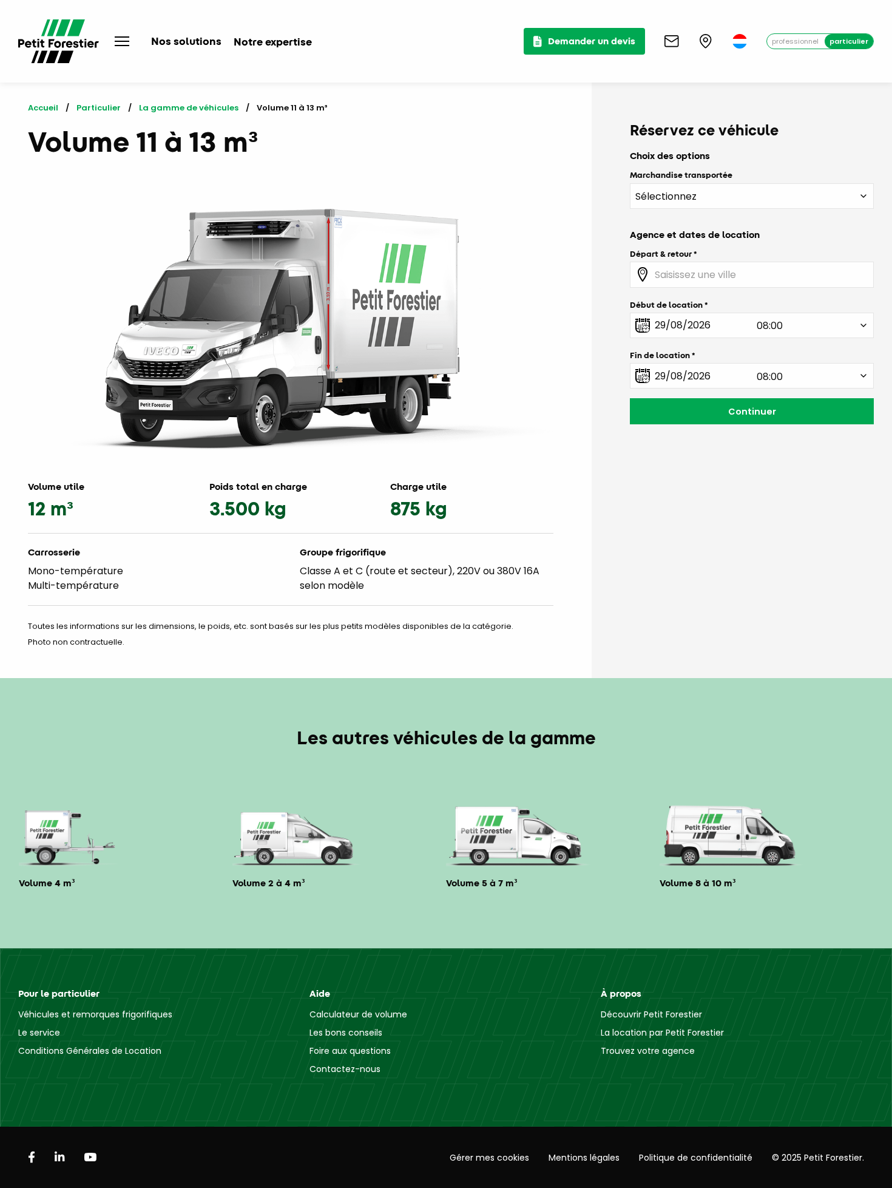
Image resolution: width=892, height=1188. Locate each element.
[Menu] (122, 41)
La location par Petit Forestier (662, 1033)
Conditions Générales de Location (89, 1051)
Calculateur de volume (358, 1014)
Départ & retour (661, 253)
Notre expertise (273, 42)
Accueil (43, 108)
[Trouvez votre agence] (705, 41)
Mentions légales (584, 1158)
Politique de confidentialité (695, 1158)
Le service (39, 1033)
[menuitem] (739, 41)
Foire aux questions (350, 1051)
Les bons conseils (345, 1033)
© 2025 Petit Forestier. (818, 1158)
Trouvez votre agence (648, 1051)
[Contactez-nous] (671, 41)
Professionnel (795, 41)
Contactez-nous (344, 1069)
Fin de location (660, 355)
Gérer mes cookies (489, 1158)
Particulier (848, 41)
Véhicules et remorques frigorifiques (95, 1014)
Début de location (666, 304)
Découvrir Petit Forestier (651, 1014)
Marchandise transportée (681, 174)
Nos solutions (186, 41)
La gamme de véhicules (188, 108)
